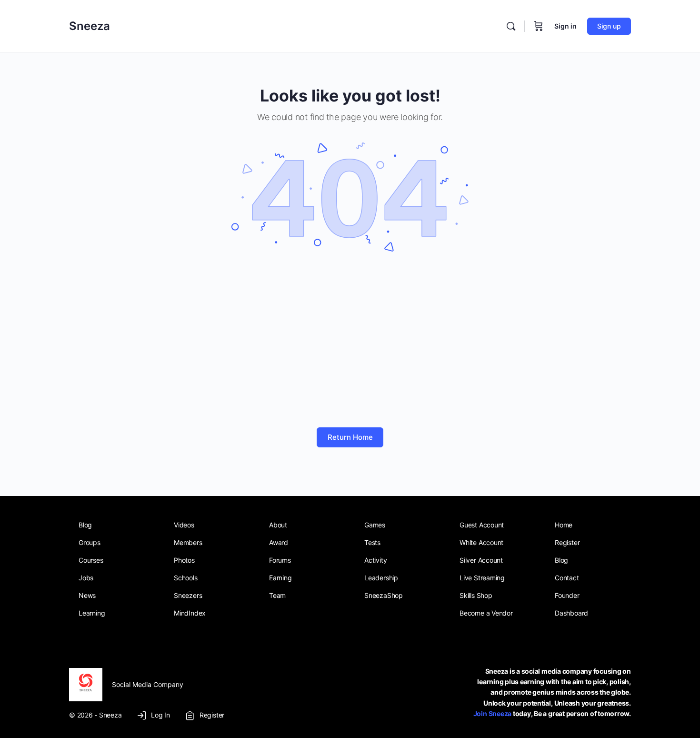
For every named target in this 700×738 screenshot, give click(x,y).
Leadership (381, 578)
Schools (186, 578)
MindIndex (190, 613)
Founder (567, 595)
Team (277, 595)
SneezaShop (383, 595)
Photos (184, 560)
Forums (280, 560)
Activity (375, 560)
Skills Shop (476, 595)
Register (567, 542)
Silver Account (481, 560)
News (87, 595)
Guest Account (482, 525)
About (278, 525)
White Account (481, 542)
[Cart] (538, 26)
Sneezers (188, 595)
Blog (85, 525)
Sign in (565, 26)
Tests (372, 542)
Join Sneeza (492, 713)
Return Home (350, 437)
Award (278, 542)
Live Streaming (482, 578)
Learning (92, 613)
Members (188, 542)
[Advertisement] (350, 341)
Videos (184, 525)
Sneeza (89, 26)
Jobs (86, 578)
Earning (280, 578)
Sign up (609, 26)
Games (374, 525)
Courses (91, 560)
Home (563, 525)
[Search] (510, 26)
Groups (89, 542)
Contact (567, 578)
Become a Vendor (486, 613)
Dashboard (571, 613)
